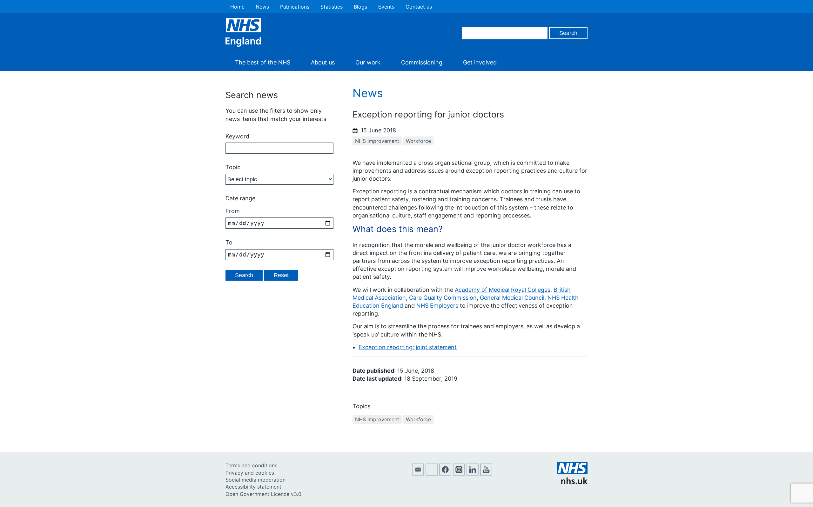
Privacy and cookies (249, 473)
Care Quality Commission (443, 297)
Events (386, 6)
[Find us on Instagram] (459, 473)
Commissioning (421, 62)
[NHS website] (572, 482)
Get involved (480, 62)
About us (323, 62)
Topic (232, 167)
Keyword (237, 136)
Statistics (331, 6)
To (228, 242)
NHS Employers (437, 305)
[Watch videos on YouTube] (486, 473)
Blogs (360, 6)
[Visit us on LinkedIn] (473, 473)
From (232, 211)
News (262, 6)
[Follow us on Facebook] (445, 473)
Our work (367, 62)
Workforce (418, 141)
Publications (294, 6)
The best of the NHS (262, 62)
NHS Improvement (377, 141)
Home (237, 6)
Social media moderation (255, 480)
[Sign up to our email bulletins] (418, 473)
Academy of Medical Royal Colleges (502, 289)
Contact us (419, 6)
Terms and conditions (251, 465)
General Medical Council (512, 297)
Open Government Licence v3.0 (263, 494)
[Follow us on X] (432, 473)
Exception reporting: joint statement (408, 347)
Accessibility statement (253, 487)
